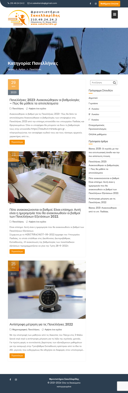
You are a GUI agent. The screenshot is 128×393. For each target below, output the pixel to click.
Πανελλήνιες (18, 108)
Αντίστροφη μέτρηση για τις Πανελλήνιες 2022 (41, 324)
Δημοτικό (93, 97)
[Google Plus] (95, 3)
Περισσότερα (17, 142)
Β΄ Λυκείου (94, 114)
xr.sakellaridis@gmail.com (43, 3)
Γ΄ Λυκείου (94, 119)
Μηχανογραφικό (19, 329)
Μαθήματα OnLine (109, 3)
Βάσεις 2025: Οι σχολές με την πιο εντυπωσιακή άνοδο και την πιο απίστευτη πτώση (104, 152)
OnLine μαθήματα (97, 134)
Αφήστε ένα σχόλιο (37, 108)
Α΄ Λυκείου (94, 108)
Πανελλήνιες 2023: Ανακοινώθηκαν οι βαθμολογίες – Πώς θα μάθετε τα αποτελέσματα (45, 102)
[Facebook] (90, 3)
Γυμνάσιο (93, 103)
